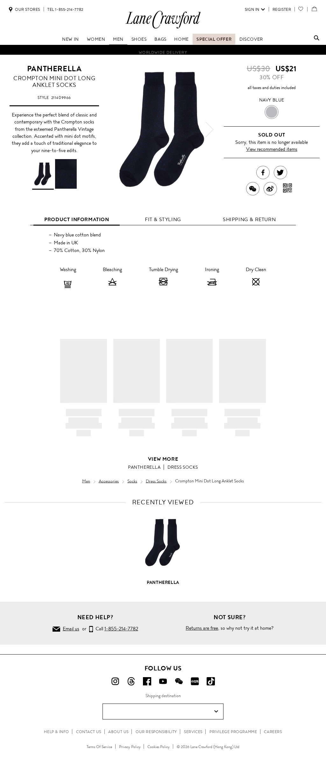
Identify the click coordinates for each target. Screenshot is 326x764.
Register (282, 9)
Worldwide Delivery (163, 50)
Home (181, 39)
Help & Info (56, 732)
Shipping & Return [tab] (249, 219)
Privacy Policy (130, 747)
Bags (160, 39)
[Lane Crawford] (163, 28)
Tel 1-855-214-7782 (65, 9)
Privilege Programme (233, 732)
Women (96, 39)
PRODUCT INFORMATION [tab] (76, 219)
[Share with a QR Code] (287, 188)
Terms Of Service (99, 747)
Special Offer (213, 39)
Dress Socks (182, 467)
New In (70, 39)
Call (115, 628)
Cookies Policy (158, 747)
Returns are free (202, 628)
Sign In (252, 9)
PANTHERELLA (54, 68)
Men (118, 39)
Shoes (139, 39)
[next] (209, 129)
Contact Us (88, 732)
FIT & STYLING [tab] (163, 219)
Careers (273, 732)
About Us (118, 732)
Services (193, 732)
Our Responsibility (156, 732)
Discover (251, 39)
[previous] (116, 129)
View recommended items (271, 149)
